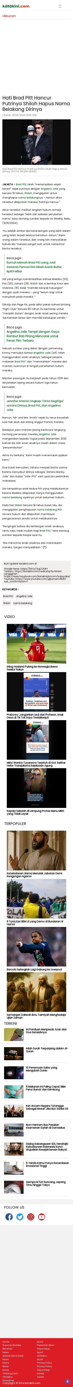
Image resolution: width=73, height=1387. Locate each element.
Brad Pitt (21, 184)
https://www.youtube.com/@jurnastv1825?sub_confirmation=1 (35, 580)
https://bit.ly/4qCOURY (34, 568)
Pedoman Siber (45, 1345)
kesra (40, 1342)
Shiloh (28, 193)
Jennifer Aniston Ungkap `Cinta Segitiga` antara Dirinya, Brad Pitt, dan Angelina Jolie (35, 405)
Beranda (7, 1349)
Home (6, 1342)
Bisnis (6, 1366)
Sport (40, 1352)
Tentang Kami (10, 1373)
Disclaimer (8, 1380)
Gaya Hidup (43, 1349)
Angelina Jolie (49, 188)
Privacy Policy (44, 1363)
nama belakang (28, 197)
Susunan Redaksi (12, 1345)
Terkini (40, 1377)
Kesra (6, 1363)
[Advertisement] (36, 55)
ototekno (42, 1356)
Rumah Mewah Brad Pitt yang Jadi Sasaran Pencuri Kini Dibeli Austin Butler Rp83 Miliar (34, 266)
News (6, 1352)
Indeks (40, 1373)
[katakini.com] (19, 6)
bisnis (6, 1370)
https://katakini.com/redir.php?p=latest (38, 571)
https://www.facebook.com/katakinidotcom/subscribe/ (37, 576)
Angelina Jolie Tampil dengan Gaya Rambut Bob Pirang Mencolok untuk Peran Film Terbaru (33, 336)
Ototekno (8, 1377)
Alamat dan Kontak (13, 1356)
